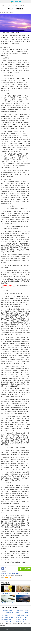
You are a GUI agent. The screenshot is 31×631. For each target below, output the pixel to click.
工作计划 (22, 5)
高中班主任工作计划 (6, 615)
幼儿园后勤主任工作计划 (7, 617)
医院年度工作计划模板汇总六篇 (12, 623)
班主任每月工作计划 (21, 619)
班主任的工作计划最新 (21, 617)
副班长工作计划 (20, 621)
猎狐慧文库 (14, 629)
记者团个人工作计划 (6, 621)
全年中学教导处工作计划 (7, 610)
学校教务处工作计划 (6, 619)
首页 (8, 5)
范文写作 (14, 5)
